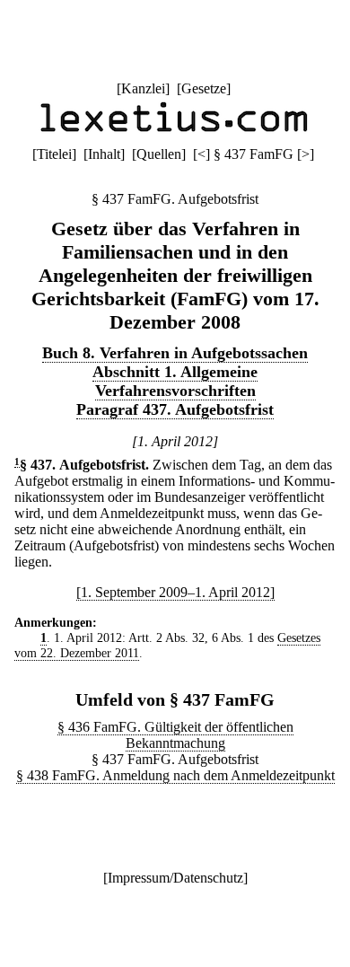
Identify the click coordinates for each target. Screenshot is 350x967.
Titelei (54, 154)
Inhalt (104, 154)
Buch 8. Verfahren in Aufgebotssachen (175, 353)
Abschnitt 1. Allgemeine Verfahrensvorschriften (175, 381)
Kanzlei (143, 88)
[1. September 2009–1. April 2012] (175, 592)
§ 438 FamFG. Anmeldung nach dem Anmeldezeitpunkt (175, 775)
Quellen (158, 154)
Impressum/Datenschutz (175, 877)
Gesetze (203, 88)
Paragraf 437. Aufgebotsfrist (175, 409)
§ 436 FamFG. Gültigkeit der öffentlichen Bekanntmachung (175, 735)
